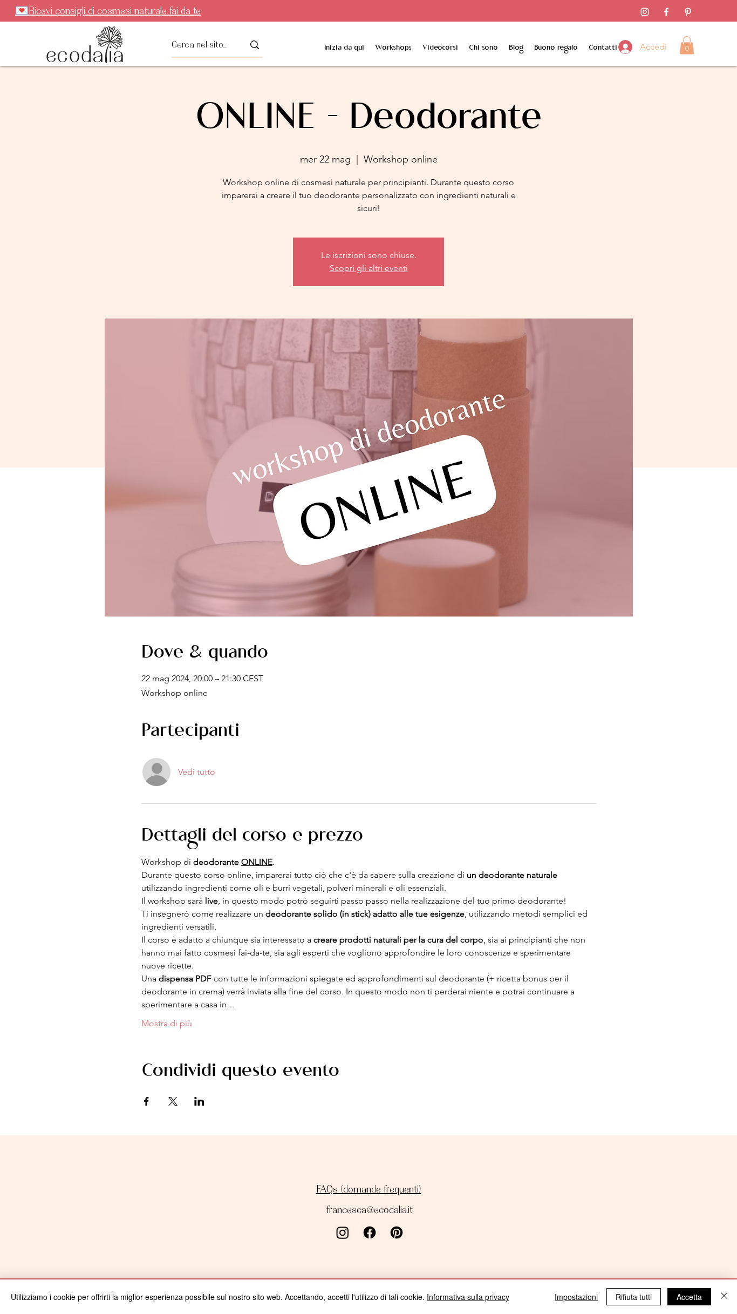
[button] (686, 45)
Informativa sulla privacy (468, 1296)
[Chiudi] (724, 1296)
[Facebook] (666, 11)
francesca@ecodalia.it (369, 1209)
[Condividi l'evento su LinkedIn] (199, 1101)
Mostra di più (166, 1023)
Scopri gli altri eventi (369, 268)
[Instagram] (644, 11)
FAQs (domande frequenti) (368, 1189)
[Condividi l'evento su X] (173, 1101)
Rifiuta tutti (634, 1296)
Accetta (689, 1296)
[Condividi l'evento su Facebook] (146, 1101)
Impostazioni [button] (576, 1296)
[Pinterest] (688, 11)
